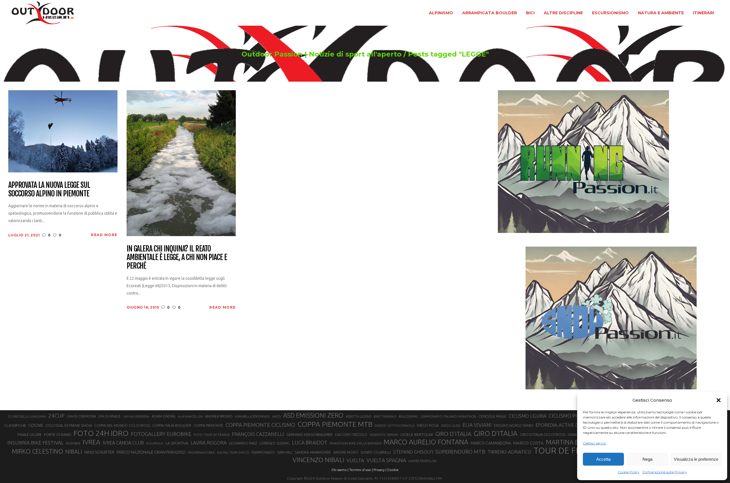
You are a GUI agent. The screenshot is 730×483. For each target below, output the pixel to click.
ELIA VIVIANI (477, 425)
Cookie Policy (629, 472)
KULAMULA (154, 443)
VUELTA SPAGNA (386, 460)
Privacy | (380, 470)
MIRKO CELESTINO (37, 451)
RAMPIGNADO (263, 452)
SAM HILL (284, 452)
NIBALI (73, 451)
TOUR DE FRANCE (568, 450)
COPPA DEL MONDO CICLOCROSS (122, 425)
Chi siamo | (339, 470)
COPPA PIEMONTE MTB (334, 424)
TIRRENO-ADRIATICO (509, 451)
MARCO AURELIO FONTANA (426, 442)
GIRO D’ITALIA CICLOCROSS (542, 434)
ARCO (276, 416)
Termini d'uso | (361, 470)
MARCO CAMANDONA (491, 443)
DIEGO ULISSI (450, 425)
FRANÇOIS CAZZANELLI (258, 434)
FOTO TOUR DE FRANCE (212, 434)
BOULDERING (408, 416)
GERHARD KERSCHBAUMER (309, 434)
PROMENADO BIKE (201, 452)
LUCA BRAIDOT (309, 442)
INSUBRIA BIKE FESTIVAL (35, 442)
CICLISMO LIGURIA (527, 415)
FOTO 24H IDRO (101, 433)
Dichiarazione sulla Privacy (664, 472)
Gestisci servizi (594, 443)
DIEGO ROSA (428, 425)
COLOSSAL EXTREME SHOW (68, 425)
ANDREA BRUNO (218, 416)
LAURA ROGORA (208, 442)
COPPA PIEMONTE (208, 425)
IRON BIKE (73, 443)
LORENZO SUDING (274, 443)
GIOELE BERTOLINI (416, 434)
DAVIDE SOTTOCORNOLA (395, 425)
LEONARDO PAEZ (243, 443)
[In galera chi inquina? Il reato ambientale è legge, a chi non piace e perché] (181, 163)
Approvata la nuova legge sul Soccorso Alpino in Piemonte (49, 189)
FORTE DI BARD (57, 434)
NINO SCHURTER (99, 452)
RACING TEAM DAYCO (233, 452)
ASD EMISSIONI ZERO (313, 415)
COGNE (36, 425)
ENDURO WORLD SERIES (513, 425)
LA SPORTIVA (176, 443)
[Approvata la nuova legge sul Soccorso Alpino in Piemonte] (62, 131)
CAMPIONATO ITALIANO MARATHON (448, 416)
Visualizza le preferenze (696, 459)
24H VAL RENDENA (136, 416)
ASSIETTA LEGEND (359, 416)
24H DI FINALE (109, 416)
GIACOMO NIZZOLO (351, 434)
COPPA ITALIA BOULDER (171, 425)
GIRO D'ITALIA (453, 433)
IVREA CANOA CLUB (123, 442)
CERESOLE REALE (492, 416)
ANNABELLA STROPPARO (252, 416)
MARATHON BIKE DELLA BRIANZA (355, 443)
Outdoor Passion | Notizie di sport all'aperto (322, 54)
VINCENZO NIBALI (318, 459)
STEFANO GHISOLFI (413, 451)
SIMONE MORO (345, 452)
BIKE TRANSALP (385, 416)
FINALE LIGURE (29, 434)
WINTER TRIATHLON (422, 461)
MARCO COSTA (528, 442)
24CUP (56, 415)
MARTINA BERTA (570, 442)
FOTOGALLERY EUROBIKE (161, 434)
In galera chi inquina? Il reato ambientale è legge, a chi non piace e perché (177, 257)
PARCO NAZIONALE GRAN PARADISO (151, 452)
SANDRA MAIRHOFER (313, 452)
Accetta (603, 459)
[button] (718, 400)
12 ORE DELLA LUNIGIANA (27, 416)
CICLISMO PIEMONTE (573, 415)
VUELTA (355, 460)
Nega (647, 459)
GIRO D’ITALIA (496, 433)
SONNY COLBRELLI (375, 452)
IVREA (91, 442)
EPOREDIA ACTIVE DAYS (561, 425)
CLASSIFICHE (15, 425)
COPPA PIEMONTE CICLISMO (260, 425)
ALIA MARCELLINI (190, 416)
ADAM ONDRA (163, 416)
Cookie (393, 470)
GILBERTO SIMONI (384, 434)
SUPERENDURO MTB (460, 452)
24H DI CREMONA (81, 416)
